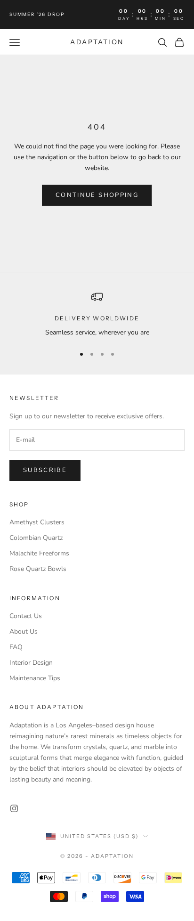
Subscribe (45, 470)
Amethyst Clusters (37, 522)
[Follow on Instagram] (14, 808)
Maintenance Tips (34, 678)
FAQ (16, 647)
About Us (23, 631)
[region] (97, 314)
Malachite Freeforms (39, 553)
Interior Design (31, 662)
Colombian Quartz (36, 537)
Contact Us (25, 615)
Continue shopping (97, 195)
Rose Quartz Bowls (37, 568)
